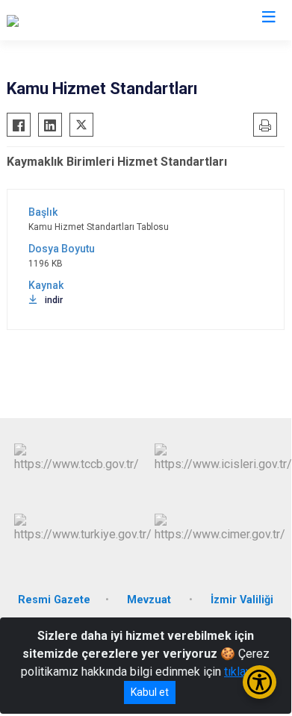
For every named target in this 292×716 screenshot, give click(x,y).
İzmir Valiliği (242, 600)
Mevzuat (150, 600)
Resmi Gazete (54, 600)
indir (54, 300)
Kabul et (150, 692)
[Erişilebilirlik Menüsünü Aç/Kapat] (259, 682)
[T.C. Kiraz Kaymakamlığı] (68, 20)
